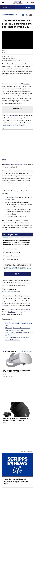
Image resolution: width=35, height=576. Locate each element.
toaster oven (10, 197)
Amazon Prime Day (12, 115)
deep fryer (5, 305)
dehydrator (13, 204)
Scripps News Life (9, 15)
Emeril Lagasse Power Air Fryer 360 (13, 125)
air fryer (12, 89)
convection (15, 173)
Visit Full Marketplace (26, 351)
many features (20, 164)
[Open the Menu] (2, 2)
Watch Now (30, 2)
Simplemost (26, 309)
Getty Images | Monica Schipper (11, 291)
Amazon (4, 159)
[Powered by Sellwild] (29, 451)
